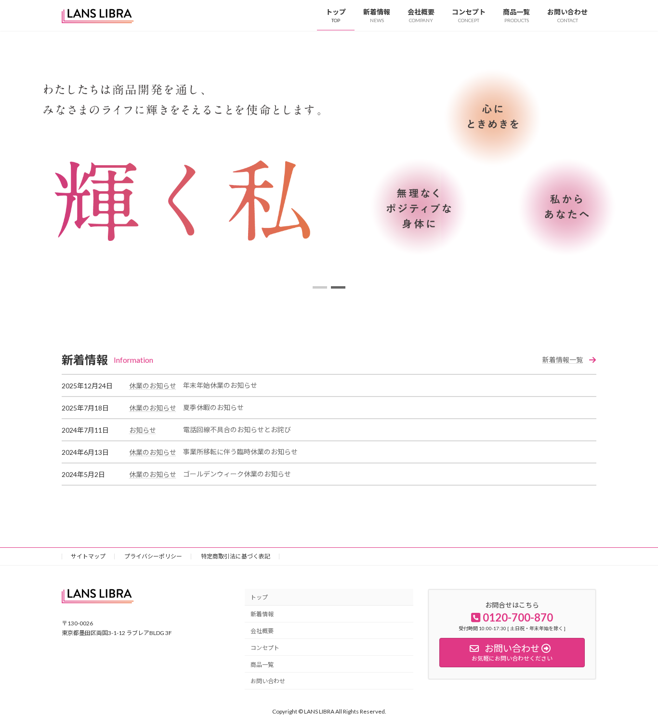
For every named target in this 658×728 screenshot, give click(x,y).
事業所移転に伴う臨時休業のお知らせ (240, 452)
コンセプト (264, 647)
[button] (320, 287)
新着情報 (262, 614)
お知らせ (142, 430)
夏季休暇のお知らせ (213, 407)
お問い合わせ (267, 681)
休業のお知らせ (152, 386)
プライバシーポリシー (153, 556)
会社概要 (262, 631)
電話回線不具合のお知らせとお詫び (237, 429)
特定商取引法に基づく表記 (235, 556)
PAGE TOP (634, 697)
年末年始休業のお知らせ (220, 385)
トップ (259, 597)
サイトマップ (88, 556)
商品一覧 (262, 664)
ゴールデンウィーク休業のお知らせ (237, 474)
